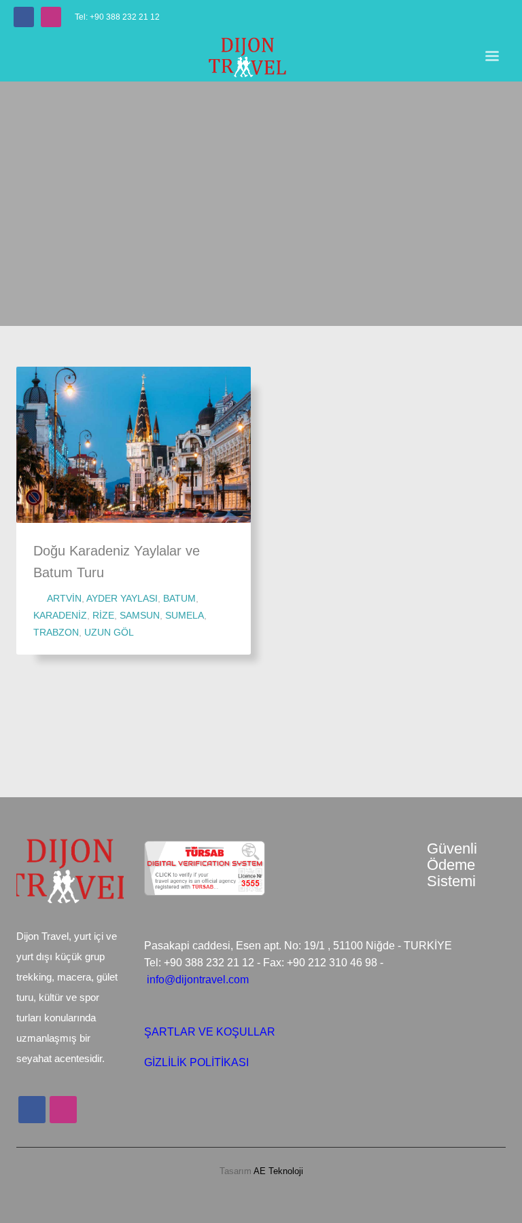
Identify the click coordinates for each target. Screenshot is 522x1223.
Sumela (184, 615)
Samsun (140, 615)
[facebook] (24, 17)
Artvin (64, 598)
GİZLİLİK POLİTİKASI (196, 1062)
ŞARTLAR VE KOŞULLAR (209, 1032)
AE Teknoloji (277, 1171)
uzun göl (109, 632)
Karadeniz (60, 615)
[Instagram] (51, 17)
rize (103, 615)
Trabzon (56, 632)
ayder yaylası (122, 598)
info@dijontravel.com (198, 979)
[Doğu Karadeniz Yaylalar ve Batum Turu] (134, 444)
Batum (179, 598)
